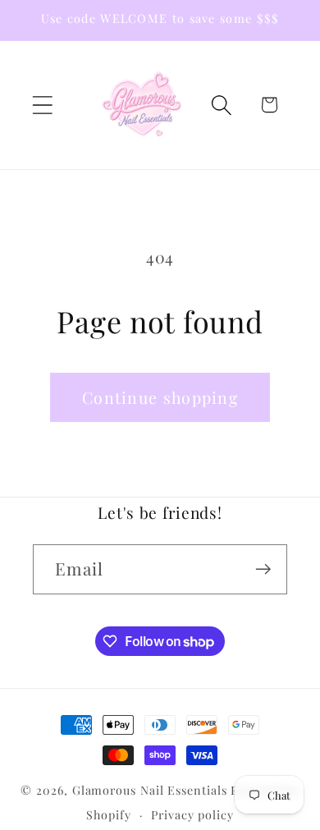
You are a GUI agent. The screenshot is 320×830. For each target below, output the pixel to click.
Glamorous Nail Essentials (151, 790)
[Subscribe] (263, 569)
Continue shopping (160, 397)
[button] (42, 104)
